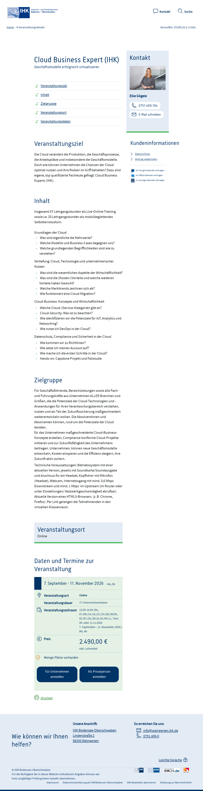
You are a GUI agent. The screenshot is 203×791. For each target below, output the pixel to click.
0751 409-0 (151, 736)
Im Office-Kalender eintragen (149, 175)
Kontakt (165, 12)
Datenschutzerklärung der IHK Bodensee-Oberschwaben (93, 782)
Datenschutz (142, 154)
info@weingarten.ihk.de (160, 730)
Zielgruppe (48, 103)
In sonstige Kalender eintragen (150, 180)
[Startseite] (32, 12)
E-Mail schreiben (150, 114)
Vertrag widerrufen (146, 159)
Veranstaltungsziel (54, 86)
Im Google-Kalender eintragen (150, 170)
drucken (46, 698)
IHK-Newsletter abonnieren (141, 782)
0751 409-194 (148, 106)
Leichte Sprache (170, 760)
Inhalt (45, 94)
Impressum (53, 782)
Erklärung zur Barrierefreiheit (176, 782)
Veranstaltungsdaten (56, 121)
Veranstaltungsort (53, 112)
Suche (188, 12)
